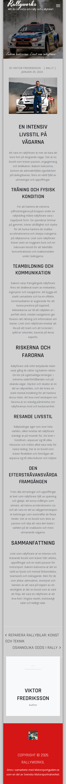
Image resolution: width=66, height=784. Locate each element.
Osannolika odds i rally (35, 647)
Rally (50, 68)
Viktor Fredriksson (27, 68)
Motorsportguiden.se (46, 770)
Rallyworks (32, 762)
